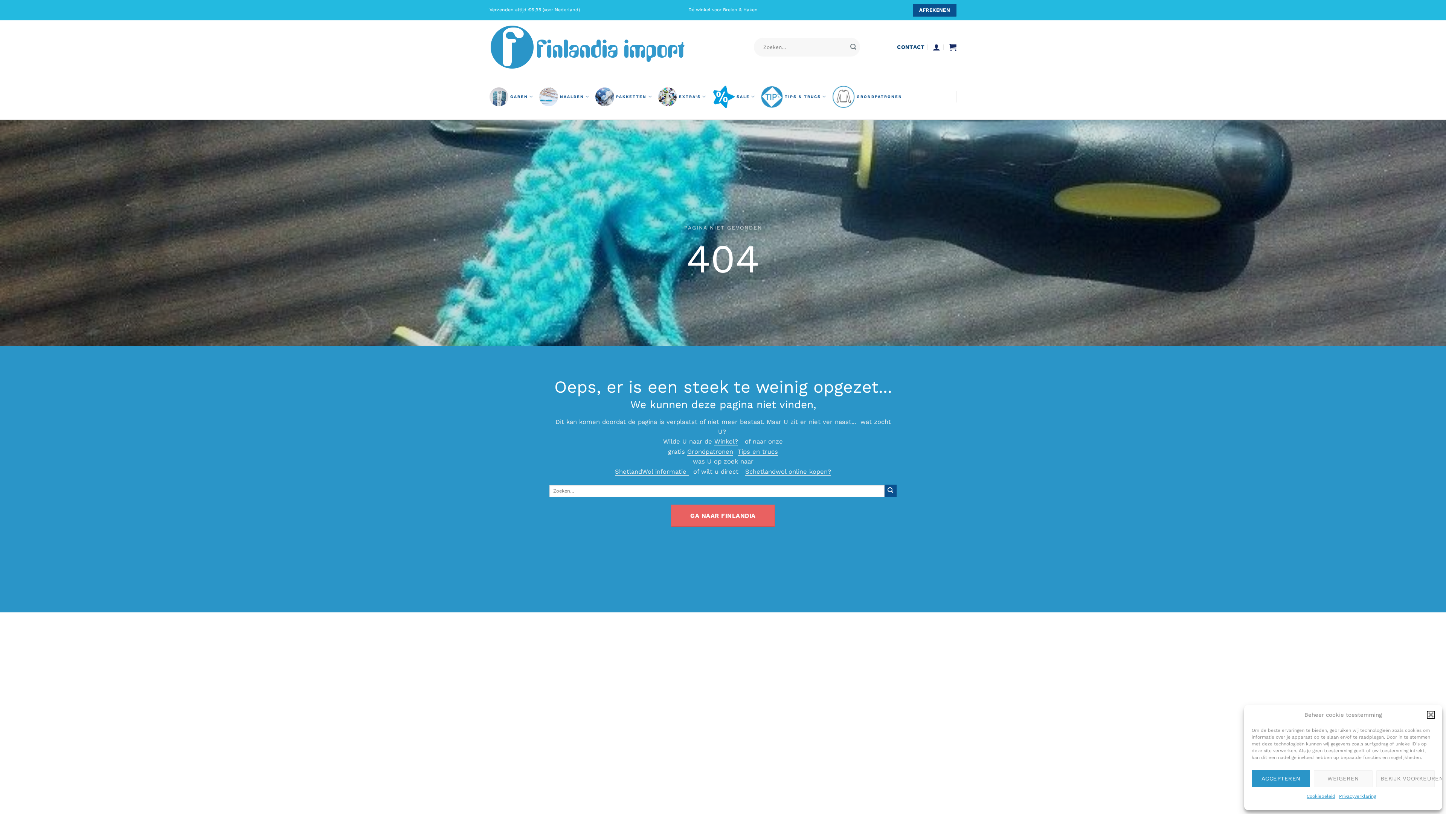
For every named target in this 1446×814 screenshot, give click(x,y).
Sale (743, 96)
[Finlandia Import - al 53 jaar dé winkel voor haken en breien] (598, 47)
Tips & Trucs (803, 96)
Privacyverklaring (1357, 796)
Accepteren (1281, 778)
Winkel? (726, 441)
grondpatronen (879, 96)
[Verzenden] (853, 47)
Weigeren (1343, 778)
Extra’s (690, 96)
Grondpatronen (710, 451)
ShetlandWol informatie (652, 471)
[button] (1431, 715)
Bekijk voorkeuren (1407, 778)
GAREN (519, 96)
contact (910, 47)
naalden (572, 96)
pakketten (631, 96)
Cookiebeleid (1321, 796)
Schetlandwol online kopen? (788, 471)
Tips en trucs (758, 451)
